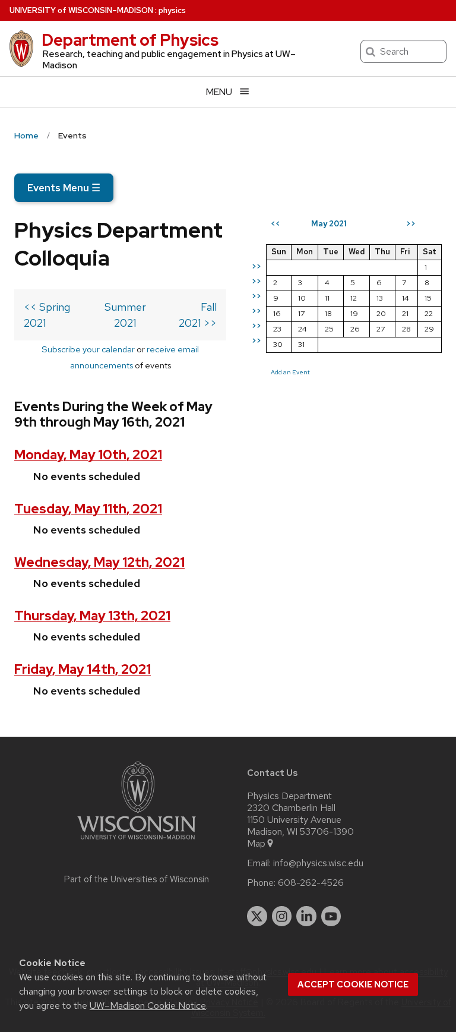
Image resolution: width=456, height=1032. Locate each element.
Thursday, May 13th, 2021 (92, 615)
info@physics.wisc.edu (318, 863)
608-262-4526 (311, 883)
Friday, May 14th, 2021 (82, 669)
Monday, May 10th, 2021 (88, 454)
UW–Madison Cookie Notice (148, 1005)
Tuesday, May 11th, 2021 (88, 508)
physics (172, 10)
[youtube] (331, 916)
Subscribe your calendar (88, 349)
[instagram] (282, 916)
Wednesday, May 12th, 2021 (99, 562)
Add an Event (290, 372)
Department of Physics (130, 40)
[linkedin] (306, 916)
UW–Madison (81, 10)
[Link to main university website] (136, 841)
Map (256, 844)
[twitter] (257, 916)
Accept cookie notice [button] (352, 984)
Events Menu (63, 187)
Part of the (136, 879)
